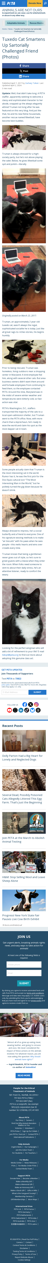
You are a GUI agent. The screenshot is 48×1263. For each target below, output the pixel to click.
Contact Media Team (24, 1169)
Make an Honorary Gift (24, 1187)
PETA (9, 678)
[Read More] (24, 1046)
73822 (18, 678)
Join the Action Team (24, 1150)
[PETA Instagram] (36, 704)
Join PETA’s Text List (17, 1134)
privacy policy (36, 1000)
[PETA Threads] (38, 710)
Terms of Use (30, 1254)
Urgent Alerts (16, 1147)
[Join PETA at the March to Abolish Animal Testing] (24, 830)
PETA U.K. (17, 1209)
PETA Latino (32, 1224)
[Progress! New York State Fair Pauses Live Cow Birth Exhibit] (24, 908)
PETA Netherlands (24, 1215)
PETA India (32, 1218)
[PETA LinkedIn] (21, 710)
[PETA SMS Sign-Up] (15, 710)
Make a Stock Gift (18, 1190)
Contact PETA (33, 1134)
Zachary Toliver (32, 83)
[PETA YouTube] (9, 710)
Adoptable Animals (16, 23)
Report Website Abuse (24, 1257)
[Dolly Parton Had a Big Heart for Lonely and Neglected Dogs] (24, 748)
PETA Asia (31, 1221)
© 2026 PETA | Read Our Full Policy (24, 1239)
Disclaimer (24, 1248)
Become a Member (30, 1178)
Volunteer (29, 1128)
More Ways (32, 1199)
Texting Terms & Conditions (24, 1251)
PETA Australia (18, 1221)
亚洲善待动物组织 (18, 1224)
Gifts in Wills (32, 1190)
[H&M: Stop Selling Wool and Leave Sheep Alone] (24, 869)
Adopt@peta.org (10, 654)
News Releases (31, 1163)
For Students (17, 1153)
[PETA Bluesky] (32, 710)
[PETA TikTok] (26, 710)
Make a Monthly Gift (24, 1181)
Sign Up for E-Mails (29, 1131)
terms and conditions (35, 993)
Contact (29, 1242)
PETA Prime (15, 1131)
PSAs (13, 1166)
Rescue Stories (37, 23)
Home (4, 29)
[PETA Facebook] (24, 704)
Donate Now (15, 1178)
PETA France (29, 1209)
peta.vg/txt (6, 685)
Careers (29, 1120)
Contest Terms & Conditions (24, 1245)
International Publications (24, 1137)
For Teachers (30, 1153)
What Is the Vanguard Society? (24, 1193)
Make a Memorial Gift (23, 1184)
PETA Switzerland (18, 1218)
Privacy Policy (17, 1254)
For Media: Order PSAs (27, 1166)
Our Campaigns (31, 1147)
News (10, 29)
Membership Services (24, 1196)
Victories (18, 1128)
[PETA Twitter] (30, 704)
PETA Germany (24, 1212)
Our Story (19, 1120)
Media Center (16, 1163)
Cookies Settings (24, 1260)
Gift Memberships (18, 1199)
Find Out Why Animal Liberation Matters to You (24, 1124)
